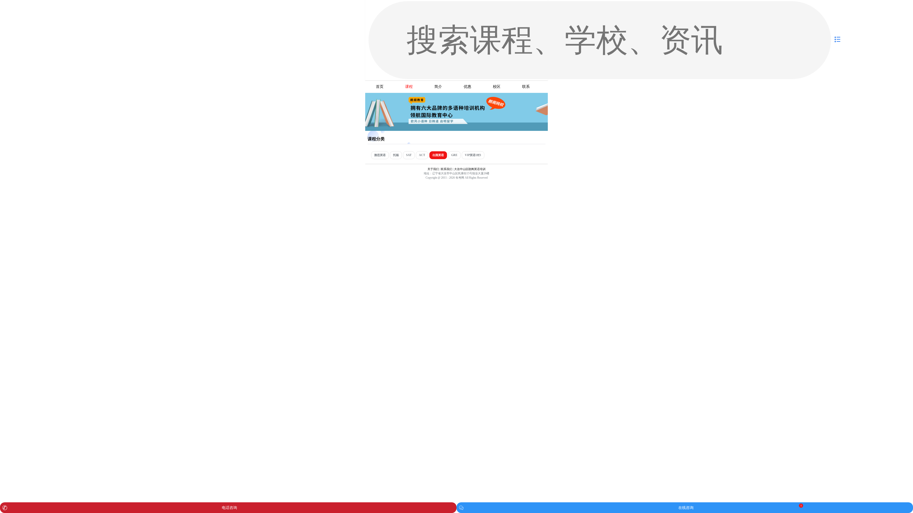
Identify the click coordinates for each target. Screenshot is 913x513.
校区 (496, 87)
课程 (409, 87)
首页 (380, 87)
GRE (454, 155)
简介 (438, 87)
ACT (422, 155)
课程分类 (376, 139)
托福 (396, 155)
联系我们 (446, 169)
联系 (526, 87)
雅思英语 (380, 155)
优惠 (467, 87)
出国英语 (438, 155)
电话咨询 (229, 508)
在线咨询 (686, 508)
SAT (409, 155)
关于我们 (433, 169)
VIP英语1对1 (473, 155)
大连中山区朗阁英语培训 (470, 169)
